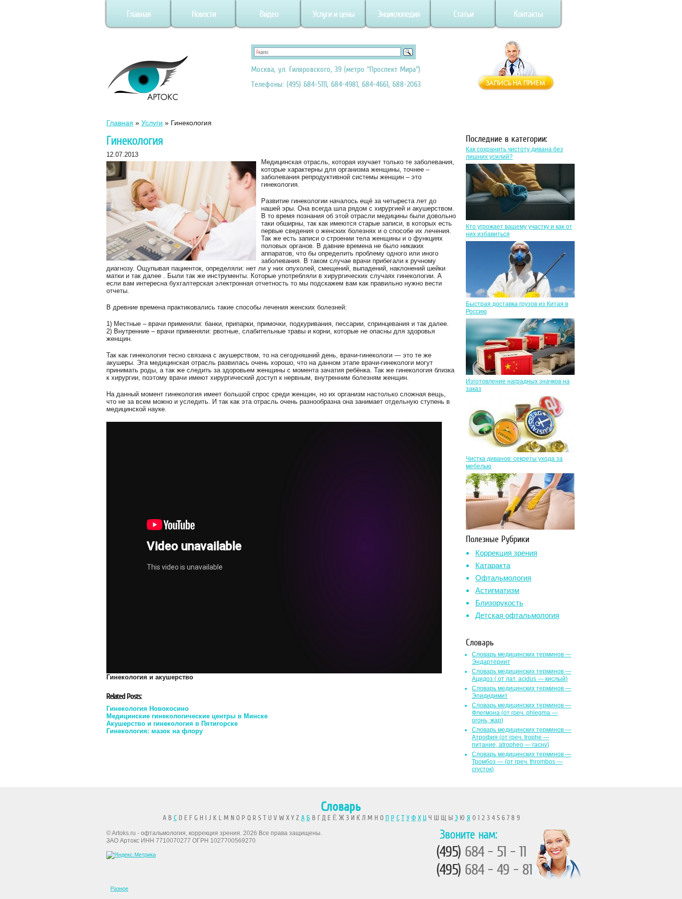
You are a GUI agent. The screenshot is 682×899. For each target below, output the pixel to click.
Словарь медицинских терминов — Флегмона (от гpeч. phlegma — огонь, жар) (521, 713)
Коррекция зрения (506, 553)
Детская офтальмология (517, 615)
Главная (139, 14)
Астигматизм (497, 590)
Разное (119, 889)
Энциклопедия (398, 14)
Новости (204, 14)
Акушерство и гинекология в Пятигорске (172, 723)
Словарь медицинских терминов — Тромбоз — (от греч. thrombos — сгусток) (521, 762)
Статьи (463, 14)
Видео (269, 14)
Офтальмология (503, 578)
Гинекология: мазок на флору (154, 731)
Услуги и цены (333, 14)
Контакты (528, 14)
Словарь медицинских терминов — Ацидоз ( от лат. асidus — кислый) (521, 675)
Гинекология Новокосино (147, 708)
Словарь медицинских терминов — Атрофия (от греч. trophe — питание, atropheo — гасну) (521, 737)
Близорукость (499, 603)
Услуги (152, 123)
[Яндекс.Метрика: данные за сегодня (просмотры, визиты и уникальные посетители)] (131, 855)
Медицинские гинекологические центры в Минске (187, 716)
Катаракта (492, 565)
